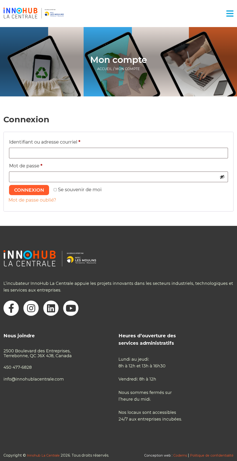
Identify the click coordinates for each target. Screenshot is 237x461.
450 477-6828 (17, 367)
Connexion (29, 190)
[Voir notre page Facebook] (11, 308)
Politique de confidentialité (212, 455)
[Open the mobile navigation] (230, 13)
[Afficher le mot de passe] (222, 176)
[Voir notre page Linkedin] (51, 308)
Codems (180, 455)
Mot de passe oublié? (32, 200)
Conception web (157, 455)
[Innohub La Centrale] (33, 13)
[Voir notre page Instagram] (31, 308)
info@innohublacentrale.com (33, 379)
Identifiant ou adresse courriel (57, 142)
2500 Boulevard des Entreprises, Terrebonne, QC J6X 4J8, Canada (37, 353)
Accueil (104, 69)
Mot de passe (38, 166)
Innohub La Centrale (43, 455)
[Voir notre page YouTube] (70, 308)
